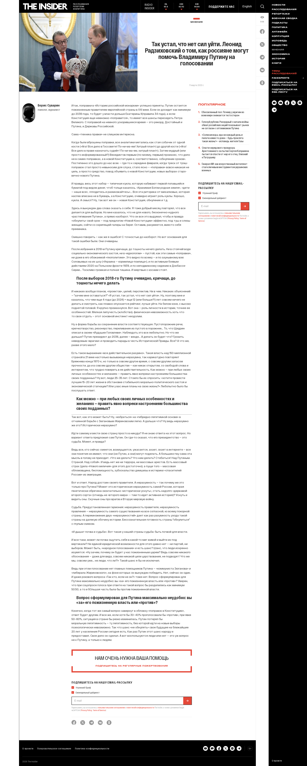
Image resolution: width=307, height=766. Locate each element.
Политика (279, 27)
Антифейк (279, 32)
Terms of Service (99, 710)
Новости (278, 5)
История (278, 59)
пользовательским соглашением (111, 707)
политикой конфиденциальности (140, 707)
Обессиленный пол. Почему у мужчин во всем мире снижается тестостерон (222, 113)
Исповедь (279, 41)
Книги (276, 63)
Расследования (284, 10)
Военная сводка (284, 19)
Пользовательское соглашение (54, 748)
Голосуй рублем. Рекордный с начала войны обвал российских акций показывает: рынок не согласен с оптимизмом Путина (225, 125)
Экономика (281, 54)
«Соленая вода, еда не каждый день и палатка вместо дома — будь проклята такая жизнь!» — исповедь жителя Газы (223, 138)
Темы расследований (284, 72)
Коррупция (280, 36)
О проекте (27, 748)
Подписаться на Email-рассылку (284, 84)
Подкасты (280, 23)
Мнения (196, 22)
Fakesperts (280, 78)
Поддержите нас (222, 6)
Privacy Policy (86, 710)
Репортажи (281, 14)
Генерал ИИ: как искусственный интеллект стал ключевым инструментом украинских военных (225, 167)
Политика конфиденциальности (92, 748)
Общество (279, 45)
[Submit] (187, 701)
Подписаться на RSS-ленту (284, 91)
